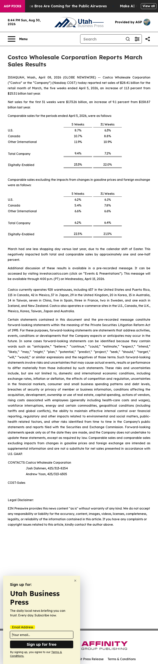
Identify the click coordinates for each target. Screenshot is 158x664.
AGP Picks (12, 6)
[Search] (127, 39)
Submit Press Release (88, 659)
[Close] (75, 580)
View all (149, 6)
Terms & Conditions (122, 659)
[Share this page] (147, 39)
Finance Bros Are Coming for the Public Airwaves (63, 6)
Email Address (22, 627)
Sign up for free (41, 644)
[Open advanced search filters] (137, 39)
